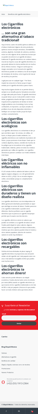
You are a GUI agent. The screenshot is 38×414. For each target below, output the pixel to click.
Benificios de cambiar (8, 361)
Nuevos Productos (8, 372)
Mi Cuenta (6, 411)
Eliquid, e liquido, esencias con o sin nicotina (16, 365)
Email (4, 314)
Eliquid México (8, 405)
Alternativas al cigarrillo (9, 357)
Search (19, 411)
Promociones (6, 369)
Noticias (4, 353)
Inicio (3, 14)
